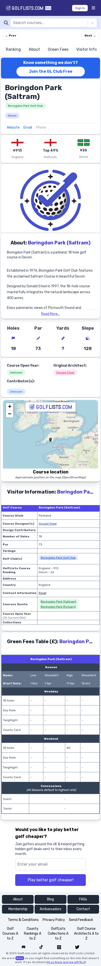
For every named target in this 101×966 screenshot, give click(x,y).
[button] (50, 439)
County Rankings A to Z (32, 934)
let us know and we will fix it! (66, 962)
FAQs (83, 899)
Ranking (13, 49)
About (34, 49)
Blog (50, 899)
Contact (83, 909)
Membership (17, 909)
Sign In (80, 8)
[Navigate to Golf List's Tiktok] (41, 947)
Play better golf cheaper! (51, 880)
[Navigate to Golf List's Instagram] (59, 947)
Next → (90, 35)
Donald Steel (65, 372)
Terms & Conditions (23, 920)
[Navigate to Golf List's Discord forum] (23, 947)
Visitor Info (86, 49)
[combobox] (13, 23)
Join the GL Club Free (50, 71)
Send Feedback (81, 920)
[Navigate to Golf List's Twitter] (77, 947)
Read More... (50, 314)
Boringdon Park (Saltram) (58, 601)
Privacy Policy (54, 920)
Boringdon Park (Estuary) (58, 606)
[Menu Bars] (93, 8)
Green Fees (58, 49)
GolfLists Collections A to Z (58, 934)
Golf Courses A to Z (10, 934)
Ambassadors (50, 909)
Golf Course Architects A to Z (86, 934)
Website (13, 127)
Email (28, 127)
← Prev (10, 35)
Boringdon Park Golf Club (25, 106)
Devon (12, 115)
